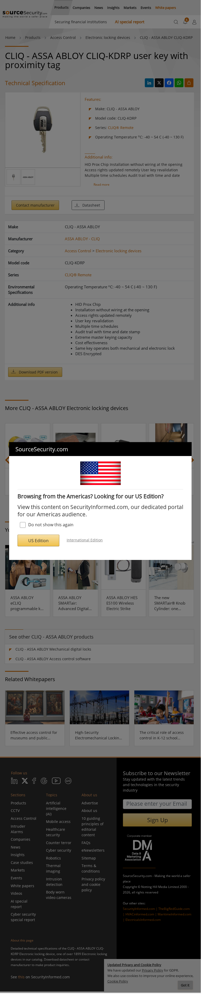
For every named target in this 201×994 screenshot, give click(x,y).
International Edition (85, 539)
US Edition (38, 540)
